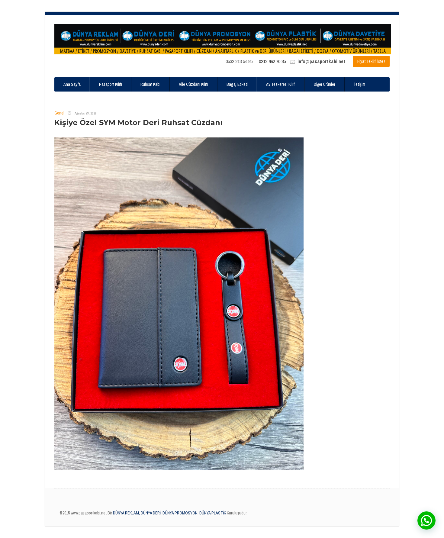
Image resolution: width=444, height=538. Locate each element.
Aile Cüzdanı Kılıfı (193, 84)
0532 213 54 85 (239, 61)
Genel (59, 113)
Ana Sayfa (72, 84)
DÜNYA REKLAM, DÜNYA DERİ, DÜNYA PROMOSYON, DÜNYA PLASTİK (169, 513)
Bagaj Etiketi (237, 84)
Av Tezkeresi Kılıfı (280, 84)
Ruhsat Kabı (150, 84)
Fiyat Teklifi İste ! (371, 61)
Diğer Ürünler (324, 84)
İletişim (359, 84)
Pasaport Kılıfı (110, 84)
